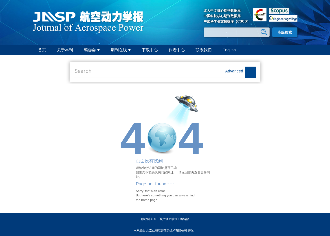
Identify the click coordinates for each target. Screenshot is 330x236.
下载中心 (150, 50)
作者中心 (177, 50)
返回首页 (188, 172)
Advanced (234, 71)
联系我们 (204, 50)
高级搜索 (285, 32)
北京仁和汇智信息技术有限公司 (166, 230)
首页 (42, 50)
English (229, 50)
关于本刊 (65, 50)
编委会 (90, 50)
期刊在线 (119, 50)
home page (149, 200)
